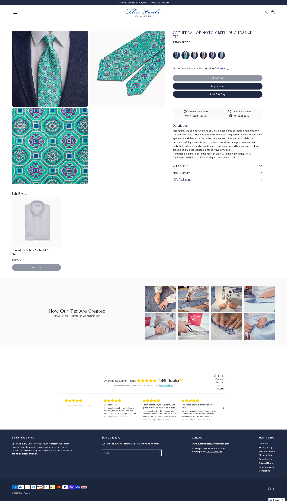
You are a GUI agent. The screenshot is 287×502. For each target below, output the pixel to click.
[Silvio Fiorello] (143, 12)
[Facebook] (273, 489)
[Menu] (15, 12)
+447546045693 (216, 448)
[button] (276, 500)
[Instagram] (269, 489)
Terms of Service (267, 451)
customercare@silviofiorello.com (213, 443)
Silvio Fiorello (24, 493)
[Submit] (158, 453)
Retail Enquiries (266, 467)
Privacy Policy (265, 447)
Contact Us (264, 470)
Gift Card (263, 443)
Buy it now (217, 86)
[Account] (266, 12)
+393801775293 (214, 451)
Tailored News (266, 463)
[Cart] (272, 12)
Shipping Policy (266, 455)
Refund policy (265, 459)
